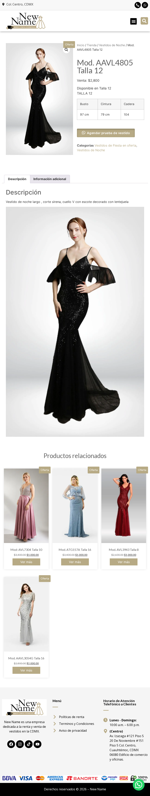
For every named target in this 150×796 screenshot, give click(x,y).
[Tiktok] (29, 744)
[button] (133, 21)
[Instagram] (20, 744)
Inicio (80, 45)
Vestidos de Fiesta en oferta (115, 145)
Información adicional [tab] (49, 179)
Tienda (91, 45)
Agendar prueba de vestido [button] (108, 133)
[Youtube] (37, 744)
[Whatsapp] (145, 5)
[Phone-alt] (138, 5)
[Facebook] (11, 744)
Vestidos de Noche (112, 45)
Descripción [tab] (17, 179)
